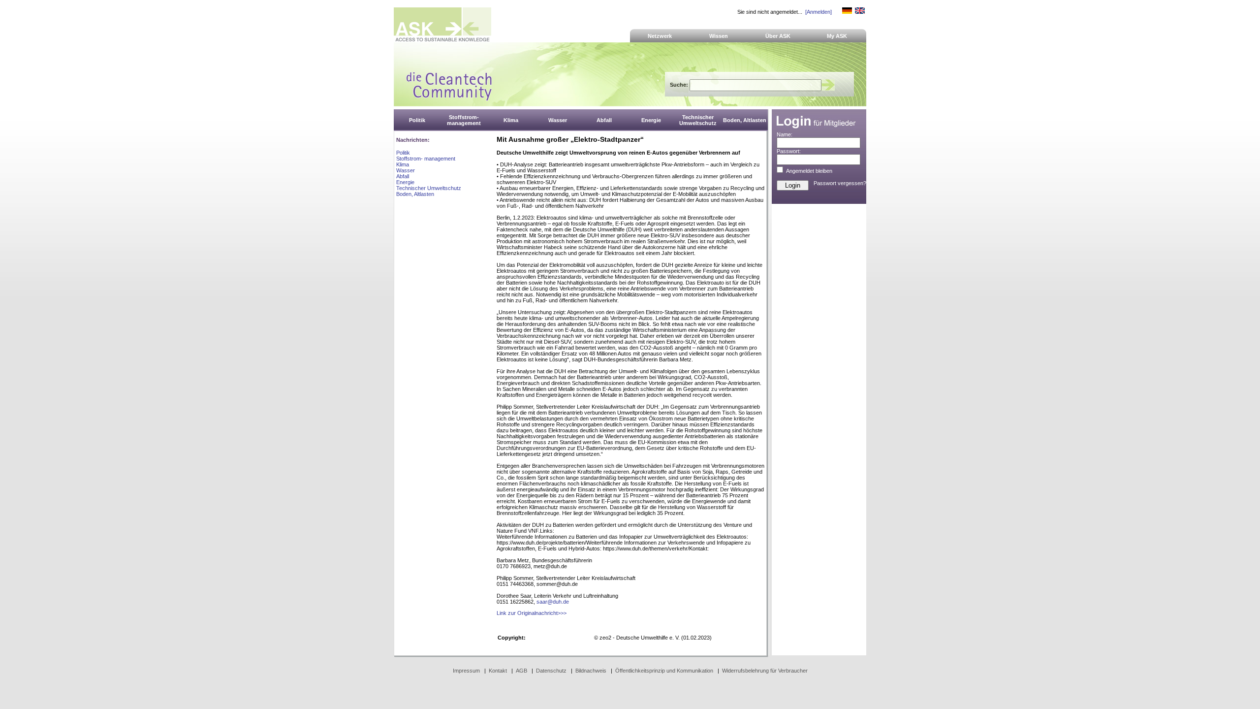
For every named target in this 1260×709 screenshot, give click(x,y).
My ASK (837, 36)
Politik (403, 153)
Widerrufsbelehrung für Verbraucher (765, 671)
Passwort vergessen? (840, 183)
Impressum (466, 671)
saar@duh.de (552, 602)
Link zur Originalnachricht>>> (532, 613)
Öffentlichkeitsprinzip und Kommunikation (664, 671)
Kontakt (498, 671)
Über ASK (777, 36)
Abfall (402, 176)
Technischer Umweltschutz (428, 188)
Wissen (718, 36)
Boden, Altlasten (415, 194)
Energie (405, 182)
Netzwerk (660, 36)
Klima (402, 164)
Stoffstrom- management (425, 158)
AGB (521, 671)
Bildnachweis (590, 671)
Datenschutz (551, 671)
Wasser (405, 170)
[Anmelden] (818, 12)
